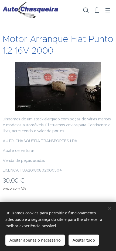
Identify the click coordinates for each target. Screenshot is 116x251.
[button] (86, 10)
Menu (108, 10)
